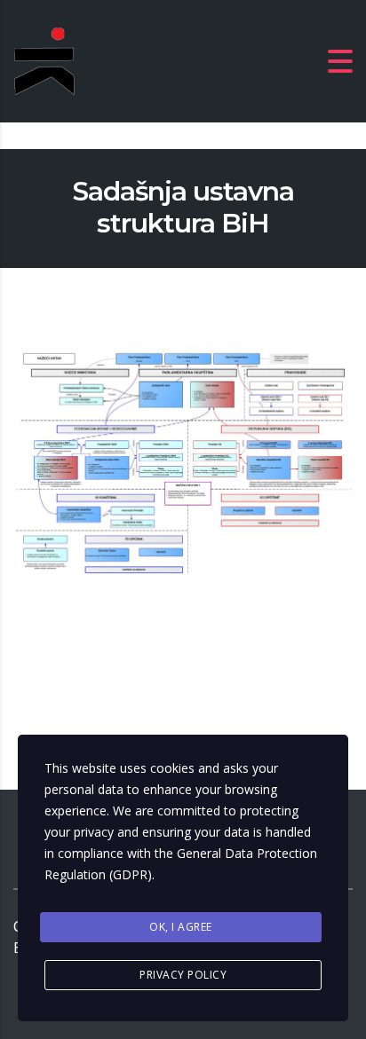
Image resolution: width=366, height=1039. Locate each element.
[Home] (106, 59)
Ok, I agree (180, 926)
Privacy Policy (183, 974)
